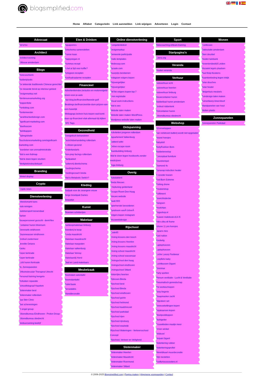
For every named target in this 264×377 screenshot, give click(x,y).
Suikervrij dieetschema (76, 164)
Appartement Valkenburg (122, 137)
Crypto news (25, 189)
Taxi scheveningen (28, 304)
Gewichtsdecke (163, 198)
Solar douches (209, 82)
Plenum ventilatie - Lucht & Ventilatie (174, 278)
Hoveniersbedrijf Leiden (213, 64)
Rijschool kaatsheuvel (121, 307)
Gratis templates (118, 59)
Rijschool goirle (118, 298)
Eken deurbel (208, 54)
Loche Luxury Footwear (167, 254)
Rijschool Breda (118, 288)
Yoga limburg (116, 165)
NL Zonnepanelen (28, 267)
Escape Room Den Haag (122, 192)
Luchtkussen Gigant (165, 264)
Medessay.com (117, 64)
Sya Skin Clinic (26, 300)
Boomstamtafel (72, 280)
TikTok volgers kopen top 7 (123, 92)
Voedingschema (73, 168)
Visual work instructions (121, 101)
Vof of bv (23, 45)
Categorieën (102, 23)
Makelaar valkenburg (75, 248)
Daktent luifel (116, 142)
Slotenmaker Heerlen (120, 352)
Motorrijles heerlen (119, 274)
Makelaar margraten (75, 244)
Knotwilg (160, 240)
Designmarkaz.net (28, 94)
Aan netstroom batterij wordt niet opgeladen (177, 133)
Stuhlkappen (25, 131)
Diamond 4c (162, 166)
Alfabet (87, 23)
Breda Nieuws (117, 182)
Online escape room (120, 146)
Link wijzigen (143, 23)
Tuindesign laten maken (213, 96)
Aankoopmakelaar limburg (78, 225)
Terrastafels (70, 289)
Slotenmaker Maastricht (121, 357)
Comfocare (207, 45)
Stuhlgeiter (161, 320)
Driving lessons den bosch (123, 237)
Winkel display (26, 176)
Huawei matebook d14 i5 (168, 217)
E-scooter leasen (164, 175)
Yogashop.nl (162, 212)
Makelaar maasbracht (75, 239)
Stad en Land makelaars (77, 262)
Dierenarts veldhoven (29, 230)
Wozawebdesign (118, 220)
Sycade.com (116, 68)
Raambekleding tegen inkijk (215, 78)
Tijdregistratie (26, 136)
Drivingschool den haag (122, 260)
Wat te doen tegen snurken (32, 159)
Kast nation (161, 236)
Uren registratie (118, 96)
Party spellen (162, 273)
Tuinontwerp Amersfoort (213, 101)
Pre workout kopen (165, 287)
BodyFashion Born (165, 147)
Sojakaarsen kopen (165, 310)
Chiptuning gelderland (121, 187)
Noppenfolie (25, 103)
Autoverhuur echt (164, 83)
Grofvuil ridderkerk (165, 106)
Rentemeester (26, 112)
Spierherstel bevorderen (122, 206)
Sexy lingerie (162, 292)
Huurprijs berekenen (120, 73)
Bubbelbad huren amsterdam (170, 102)
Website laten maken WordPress (126, 115)
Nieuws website (118, 196)
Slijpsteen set (162, 301)
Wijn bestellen (163, 357)
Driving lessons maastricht (123, 246)
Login (174, 23)
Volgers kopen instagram (122, 215)
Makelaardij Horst (73, 258)
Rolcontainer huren (165, 111)
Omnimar (160, 268)
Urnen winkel (162, 329)
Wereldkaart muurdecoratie (169, 352)
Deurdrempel (162, 161)
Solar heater (208, 87)
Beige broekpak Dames (76, 195)
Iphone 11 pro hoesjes (167, 226)
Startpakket (70, 159)
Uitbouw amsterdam (29, 62)
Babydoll (160, 142)
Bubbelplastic (26, 80)
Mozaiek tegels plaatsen (213, 68)
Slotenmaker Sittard (120, 366)
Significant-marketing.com (32, 122)
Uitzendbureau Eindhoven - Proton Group (39, 314)
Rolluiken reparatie (28, 281)
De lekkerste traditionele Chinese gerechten (40, 84)
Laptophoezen (163, 245)
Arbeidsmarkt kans (28, 202)
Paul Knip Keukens (211, 73)
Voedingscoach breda (75, 173)
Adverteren (161, 23)
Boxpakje (69, 200)
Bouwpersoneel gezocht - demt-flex (36, 220)
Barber (22, 216)
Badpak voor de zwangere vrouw (81, 190)
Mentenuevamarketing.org (32, 98)
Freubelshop (162, 189)
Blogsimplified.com (114, 374)
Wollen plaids (208, 110)
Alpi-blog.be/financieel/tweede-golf (82, 100)
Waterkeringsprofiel (165, 348)
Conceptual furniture (166, 156)
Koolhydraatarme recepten (78, 78)
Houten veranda (164, 70)
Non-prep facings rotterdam (78, 154)
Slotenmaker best (27, 290)
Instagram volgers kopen (122, 78)
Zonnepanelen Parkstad (213, 123)
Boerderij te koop (73, 230)
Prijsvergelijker (117, 82)
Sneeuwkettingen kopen (168, 306)
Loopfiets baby (163, 259)
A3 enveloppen (163, 128)
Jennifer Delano (27, 244)
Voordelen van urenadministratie (35, 150)
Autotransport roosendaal (31, 211)
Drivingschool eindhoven (122, 265)
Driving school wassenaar (123, 256)
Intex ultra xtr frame (165, 222)
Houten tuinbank (210, 59)
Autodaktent (116, 178)
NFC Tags (70, 123)
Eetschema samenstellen (77, 50)
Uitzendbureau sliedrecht (31, 318)
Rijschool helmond (119, 302)
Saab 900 (115, 201)
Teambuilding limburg (121, 151)
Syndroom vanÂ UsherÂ (122, 210)
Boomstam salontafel (75, 275)
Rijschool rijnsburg (119, 321)
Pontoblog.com (26, 108)
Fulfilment (161, 194)
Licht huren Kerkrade (29, 262)
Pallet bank (70, 284)
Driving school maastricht (122, 251)
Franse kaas (71, 54)
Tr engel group (26, 309)
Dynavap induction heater (168, 170)
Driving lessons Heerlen (122, 242)
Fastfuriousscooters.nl (166, 362)
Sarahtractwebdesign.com (32, 117)
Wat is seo (115, 106)
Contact (186, 23)
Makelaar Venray (73, 253)
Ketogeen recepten (74, 73)
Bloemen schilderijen (75, 212)
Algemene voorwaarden (152, 374)
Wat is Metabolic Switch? (77, 178)
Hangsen (160, 203)
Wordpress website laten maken (126, 120)
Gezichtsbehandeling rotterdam (80, 140)
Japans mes (162, 231)
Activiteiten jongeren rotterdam (125, 132)
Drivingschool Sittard (120, 270)
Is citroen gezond (73, 145)
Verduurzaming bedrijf (30, 323)
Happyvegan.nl (72, 59)
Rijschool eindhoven (120, 293)
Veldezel (160, 334)
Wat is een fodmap (28, 154)
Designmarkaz (117, 50)
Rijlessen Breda (118, 279)
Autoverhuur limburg (166, 92)
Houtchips (161, 208)
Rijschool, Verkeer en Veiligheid (126, 340)
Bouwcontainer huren (166, 97)
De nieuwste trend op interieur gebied (37, 89)
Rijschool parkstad (119, 312)
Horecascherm (26, 75)
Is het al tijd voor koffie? (76, 68)
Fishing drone (163, 184)
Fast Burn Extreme (165, 180)
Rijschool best (117, 284)
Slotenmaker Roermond (122, 362)
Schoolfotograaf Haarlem (31, 286)
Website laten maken (120, 110)
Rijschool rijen (117, 316)
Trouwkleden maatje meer (169, 324)
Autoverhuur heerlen (166, 88)
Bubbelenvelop (163, 152)
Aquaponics (71, 45)
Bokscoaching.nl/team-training (171, 45)
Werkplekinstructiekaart (30, 164)
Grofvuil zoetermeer (28, 239)
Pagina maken (132, 374)
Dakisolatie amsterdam (213, 50)
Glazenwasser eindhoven (31, 234)
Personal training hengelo (32, 276)
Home (76, 23)
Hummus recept (72, 64)
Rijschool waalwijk (119, 326)
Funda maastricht (73, 234)
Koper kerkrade (26, 253)
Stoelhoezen (25, 126)
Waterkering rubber (165, 343)
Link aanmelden (122, 23)
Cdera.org (161, 58)
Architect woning (27, 58)
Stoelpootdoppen (164, 315)
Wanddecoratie (72, 294)
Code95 (114, 232)
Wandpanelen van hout (213, 106)
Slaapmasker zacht (165, 296)
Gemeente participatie (121, 54)
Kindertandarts (72, 150)
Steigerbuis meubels (212, 92)
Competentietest (118, 45)
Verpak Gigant (163, 338)
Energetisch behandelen (77, 136)
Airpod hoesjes (163, 138)
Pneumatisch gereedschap (169, 282)
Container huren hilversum (32, 225)
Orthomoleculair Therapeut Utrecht (36, 272)
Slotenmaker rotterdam (30, 295)
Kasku (22, 248)
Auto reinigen (25, 206)
